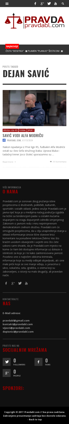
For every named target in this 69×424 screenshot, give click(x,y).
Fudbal (22, 130)
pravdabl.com (14, 140)
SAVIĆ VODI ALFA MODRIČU (23, 135)
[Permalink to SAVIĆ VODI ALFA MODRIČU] (34, 108)
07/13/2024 (27, 140)
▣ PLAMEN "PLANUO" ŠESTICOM (38, 50)
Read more (8, 162)
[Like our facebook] (38, 362)
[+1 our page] (7, 373)
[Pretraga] (7, 3)
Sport (31, 130)
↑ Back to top (34, 419)
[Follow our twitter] (7, 362)
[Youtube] (55, 3)
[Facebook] (35, 3)
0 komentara (59, 161)
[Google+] (42, 3)
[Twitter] (48, 3)
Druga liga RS (10, 130)
